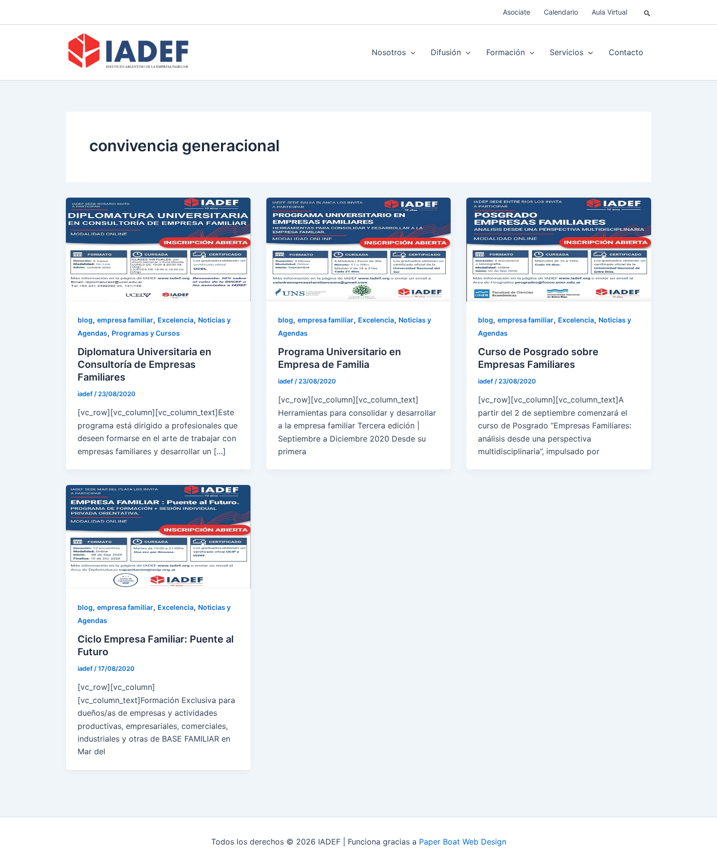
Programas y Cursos (146, 333)
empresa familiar (125, 320)
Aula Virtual (609, 12)
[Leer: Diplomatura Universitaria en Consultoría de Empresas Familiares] (158, 249)
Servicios (566, 52)
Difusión (446, 52)
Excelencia (176, 320)
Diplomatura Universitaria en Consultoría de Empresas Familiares (144, 364)
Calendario (561, 12)
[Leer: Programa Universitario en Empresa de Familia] (358, 249)
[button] (647, 12)
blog (85, 320)
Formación (505, 52)
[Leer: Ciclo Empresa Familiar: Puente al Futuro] (158, 536)
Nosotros (389, 52)
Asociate (516, 12)
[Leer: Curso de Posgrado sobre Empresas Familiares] (558, 249)
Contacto (626, 52)
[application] (411, 52)
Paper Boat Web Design (462, 841)
